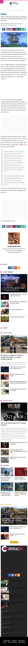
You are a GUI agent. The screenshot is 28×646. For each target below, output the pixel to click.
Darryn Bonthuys (5, 23)
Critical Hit (6, 640)
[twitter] (6, 29)
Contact (14, 640)
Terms (5, 642)
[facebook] (3, 29)
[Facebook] (9, 267)
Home (2, 9)
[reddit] (11, 29)
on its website (16, 74)
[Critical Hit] (14, 2)
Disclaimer (22, 642)
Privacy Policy (12, 642)
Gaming (6, 9)
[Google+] (15, 267)
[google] (8, 29)
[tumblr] (19, 29)
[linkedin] (16, 29)
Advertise (21, 640)
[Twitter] (12, 267)
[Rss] (18, 267)
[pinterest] (14, 29)
